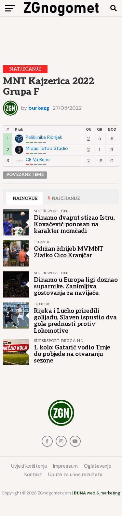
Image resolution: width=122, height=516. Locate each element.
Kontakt (33, 474)
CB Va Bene (38, 159)
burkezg (38, 108)
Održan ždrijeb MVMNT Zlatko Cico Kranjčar (68, 252)
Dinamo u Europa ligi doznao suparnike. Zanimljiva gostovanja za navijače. (75, 286)
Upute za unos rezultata (75, 474)
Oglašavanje (97, 466)
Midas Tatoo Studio (47, 148)
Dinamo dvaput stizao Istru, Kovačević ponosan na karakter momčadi (74, 224)
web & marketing (97, 493)
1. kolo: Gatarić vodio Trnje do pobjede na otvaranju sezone (72, 354)
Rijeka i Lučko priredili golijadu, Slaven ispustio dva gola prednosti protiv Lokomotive (75, 320)
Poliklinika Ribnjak (44, 137)
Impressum (65, 466)
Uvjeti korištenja (29, 466)
